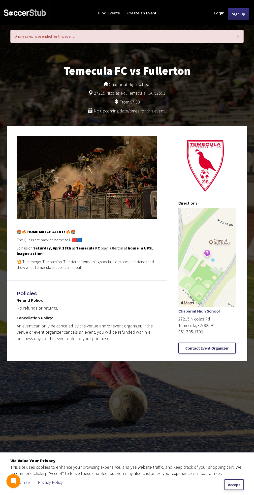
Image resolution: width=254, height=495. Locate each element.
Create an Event (142, 13)
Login (219, 13)
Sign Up (238, 13)
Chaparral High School (199, 311)
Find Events (109, 13)
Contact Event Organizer (207, 348)
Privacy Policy (50, 482)
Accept (234, 484)
